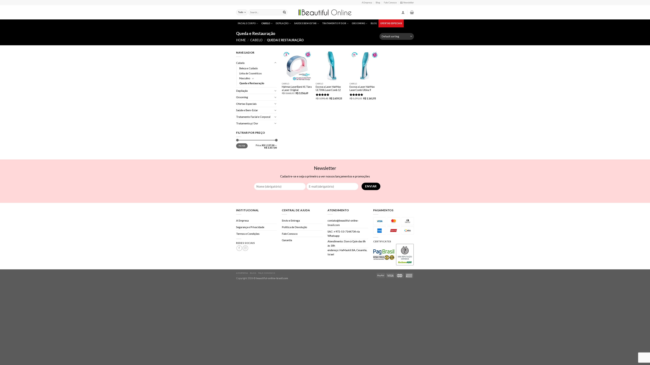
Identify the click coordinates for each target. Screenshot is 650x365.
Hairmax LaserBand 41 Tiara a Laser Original (297, 88)
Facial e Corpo (247, 23)
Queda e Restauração (251, 83)
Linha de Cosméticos (250, 73)
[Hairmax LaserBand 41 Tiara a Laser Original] (297, 65)
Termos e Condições (247, 233)
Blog (378, 2)
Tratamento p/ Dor (334, 23)
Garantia (287, 240)
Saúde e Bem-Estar (305, 23)
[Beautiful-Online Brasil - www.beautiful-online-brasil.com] (325, 12)
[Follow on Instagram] (245, 248)
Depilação (282, 23)
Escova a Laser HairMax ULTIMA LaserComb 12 (328, 88)
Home (241, 40)
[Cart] (412, 12)
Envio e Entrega (291, 220)
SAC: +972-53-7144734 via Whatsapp (344, 233)
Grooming (358, 23)
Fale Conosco (390, 2)
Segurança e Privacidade (250, 227)
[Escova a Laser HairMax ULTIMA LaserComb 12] (331, 65)
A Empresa (367, 2)
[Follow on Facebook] (239, 248)
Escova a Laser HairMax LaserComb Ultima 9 (362, 88)
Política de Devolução (294, 227)
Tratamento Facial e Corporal (253, 116)
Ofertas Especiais (391, 23)
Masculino (244, 78)
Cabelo (265, 23)
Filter (242, 146)
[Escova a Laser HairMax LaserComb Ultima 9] (365, 65)
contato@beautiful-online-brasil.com (343, 222)
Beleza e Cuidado (248, 68)
